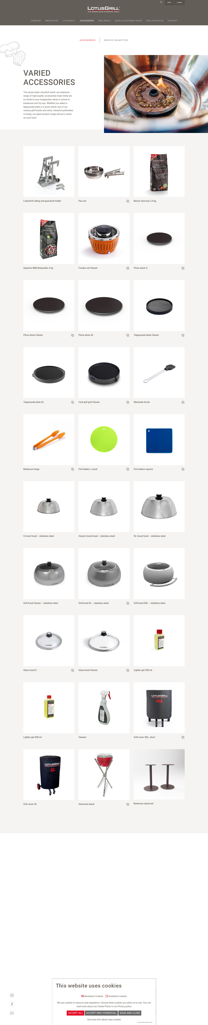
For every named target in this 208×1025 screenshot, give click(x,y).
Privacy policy (124, 1006)
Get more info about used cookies (104, 1019)
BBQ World (104, 21)
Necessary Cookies (93, 996)
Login (179, 2)
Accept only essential (101, 1013)
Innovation (51, 21)
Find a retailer (154, 21)
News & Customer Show (128, 21)
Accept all (75, 1013)
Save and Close (130, 1013)
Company (36, 21)
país (169, 2)
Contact (172, 21)
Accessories (87, 21)
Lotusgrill (69, 21)
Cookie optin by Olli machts (144, 1022)
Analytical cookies (118, 996)
